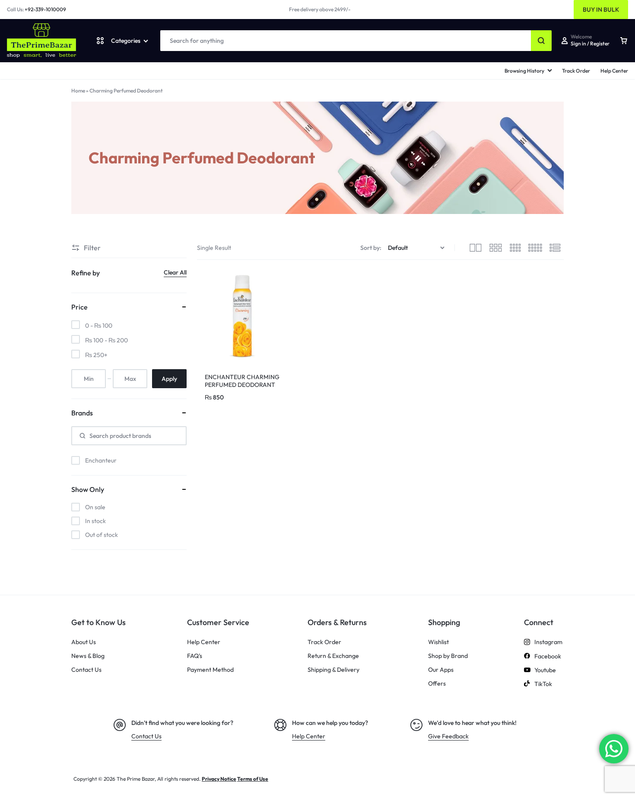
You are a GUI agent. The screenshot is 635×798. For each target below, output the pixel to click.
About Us (83, 642)
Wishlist (438, 642)
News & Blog (88, 656)
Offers (437, 683)
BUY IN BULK (601, 9)
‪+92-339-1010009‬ (45, 9)
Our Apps (441, 670)
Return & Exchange (333, 656)
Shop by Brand (448, 656)
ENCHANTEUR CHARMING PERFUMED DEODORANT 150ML (242, 384)
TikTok (543, 684)
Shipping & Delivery (333, 670)
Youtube (545, 670)
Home (78, 90)
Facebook (547, 656)
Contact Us (86, 670)
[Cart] (623, 40)
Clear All (175, 272)
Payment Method (210, 670)
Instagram (548, 642)
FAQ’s (194, 656)
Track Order (576, 70)
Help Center (614, 70)
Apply (169, 379)
